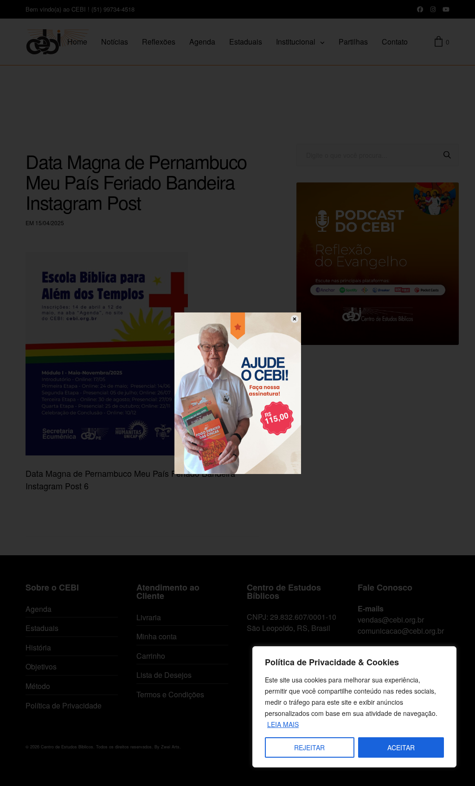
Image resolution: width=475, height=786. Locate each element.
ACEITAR (401, 747)
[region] (354, 706)
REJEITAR (309, 747)
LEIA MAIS (283, 724)
